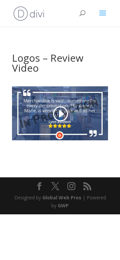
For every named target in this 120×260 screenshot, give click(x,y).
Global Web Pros (61, 197)
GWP (63, 205)
